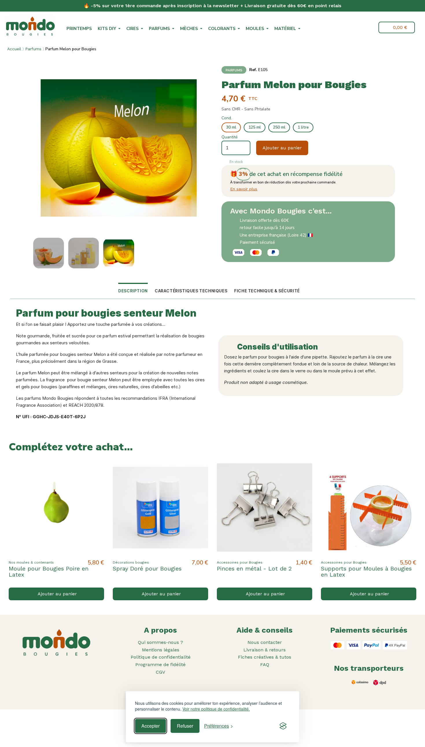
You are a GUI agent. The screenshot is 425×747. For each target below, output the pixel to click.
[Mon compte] (369, 27)
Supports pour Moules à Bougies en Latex (366, 571)
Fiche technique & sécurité (267, 290)
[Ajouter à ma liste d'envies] (94, 469)
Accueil (14, 49)
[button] (356, 28)
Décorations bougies (131, 562)
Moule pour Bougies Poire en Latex (48, 571)
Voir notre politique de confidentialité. (216, 709)
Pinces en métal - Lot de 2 (254, 568)
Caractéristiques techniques (191, 290)
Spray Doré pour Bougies (147, 568)
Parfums (33, 49)
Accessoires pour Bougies (240, 562)
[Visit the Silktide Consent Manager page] (283, 726)
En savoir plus (243, 189)
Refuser (185, 725)
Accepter (150, 725)
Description (133, 290)
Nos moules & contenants (31, 562)
